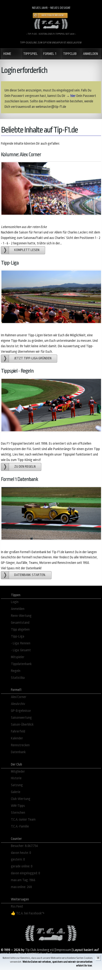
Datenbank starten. (30, 575)
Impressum (63, 950)
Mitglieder (18, 772)
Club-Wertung (20, 799)
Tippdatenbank (21, 664)
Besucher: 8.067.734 (24, 846)
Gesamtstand (20, 623)
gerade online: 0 (21, 866)
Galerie (15, 792)
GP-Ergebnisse (21, 711)
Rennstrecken (20, 745)
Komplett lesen (26, 250)
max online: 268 (21, 887)
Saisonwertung (21, 718)
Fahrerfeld (18, 731)
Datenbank (18, 752)
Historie (16, 778)
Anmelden (17, 609)
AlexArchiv (18, 704)
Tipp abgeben (20, 630)
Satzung (17, 785)
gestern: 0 (18, 859)
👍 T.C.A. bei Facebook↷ (28, 913)
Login (15, 602)
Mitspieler (17, 657)
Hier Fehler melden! (53, 15)
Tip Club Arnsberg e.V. (39, 950)
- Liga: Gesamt (21, 650)
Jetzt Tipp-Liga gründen (32, 358)
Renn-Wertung (21, 616)
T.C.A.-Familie (20, 826)
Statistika (18, 678)
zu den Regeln (25, 467)
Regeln (15, 671)
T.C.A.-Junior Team (23, 820)
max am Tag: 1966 (23, 880)
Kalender (17, 738)
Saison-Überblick (22, 725)
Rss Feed (17, 906)
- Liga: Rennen (20, 643)
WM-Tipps (18, 806)
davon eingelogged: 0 (25, 873)
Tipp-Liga (17, 636)
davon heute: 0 (21, 853)
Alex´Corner (18, 697)
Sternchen (18, 813)
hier (73, 96)
